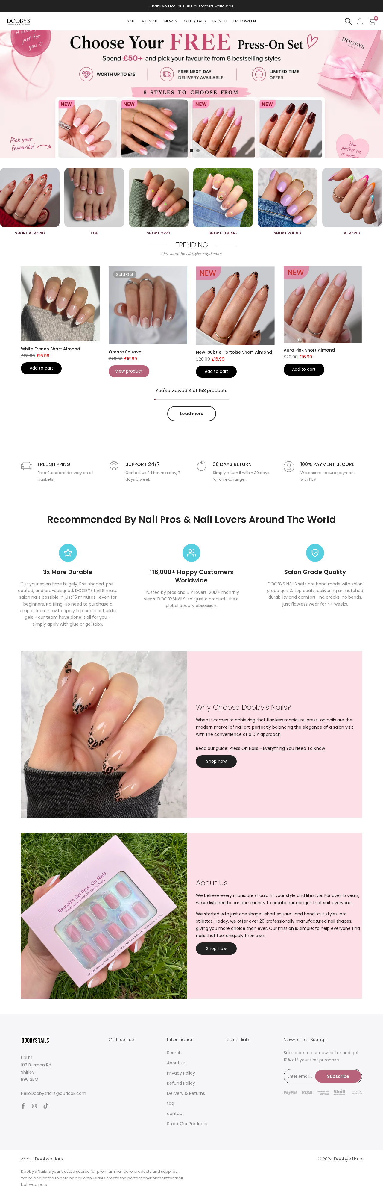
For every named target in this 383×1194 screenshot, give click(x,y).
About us (176, 1063)
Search (174, 1053)
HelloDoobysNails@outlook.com (53, 1093)
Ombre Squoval (126, 352)
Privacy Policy (181, 1073)
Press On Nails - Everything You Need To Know (277, 748)
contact (175, 1113)
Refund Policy (181, 1083)
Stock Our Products (187, 1124)
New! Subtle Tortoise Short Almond (234, 352)
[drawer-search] (348, 21)
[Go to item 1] (185, 150)
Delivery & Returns (186, 1093)
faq (170, 1103)
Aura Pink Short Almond (309, 350)
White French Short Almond (50, 349)
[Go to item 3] (198, 150)
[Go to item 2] (191, 150)
